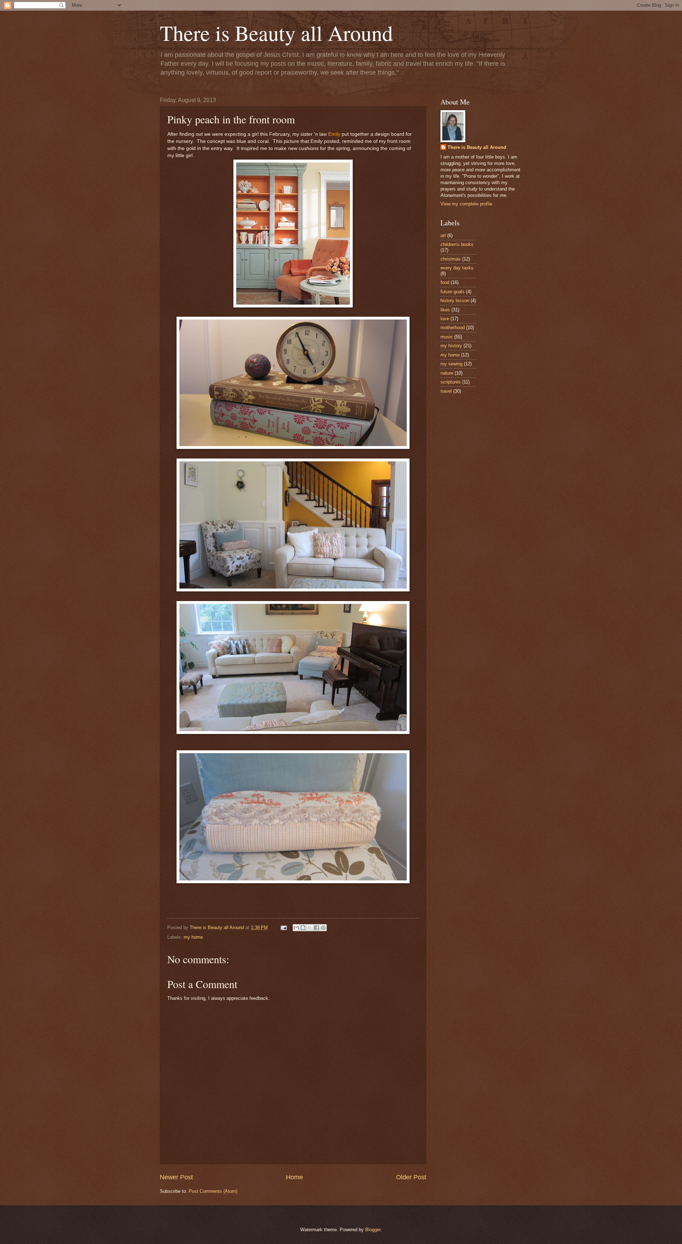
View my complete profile (466, 204)
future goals (452, 291)
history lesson (454, 300)
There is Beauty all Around (276, 32)
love (444, 318)
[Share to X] (309, 927)
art (443, 235)
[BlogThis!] (303, 927)
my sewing (451, 363)
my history (451, 345)
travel (446, 391)
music (446, 336)
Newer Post (176, 1177)
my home (193, 937)
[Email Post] (283, 927)
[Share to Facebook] (316, 927)
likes (445, 309)
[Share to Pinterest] (323, 927)
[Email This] (296, 927)
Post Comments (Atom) (213, 1191)
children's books (456, 244)
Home (294, 1177)
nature (446, 373)
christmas (450, 259)
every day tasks (456, 267)
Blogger (372, 1229)
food (444, 282)
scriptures (450, 382)
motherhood (452, 327)
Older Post (411, 1177)
